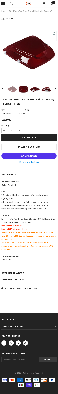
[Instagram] (11, 343)
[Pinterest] (18, 343)
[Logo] (28, 3)
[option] (29, 52)
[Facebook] (3, 343)
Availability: (6, 113)
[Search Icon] (11, 3)
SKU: (3, 110)
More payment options (29, 162)
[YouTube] (25, 343)
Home (3, 11)
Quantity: (5, 125)
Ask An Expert (30, 288)
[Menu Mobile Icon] (3, 3)
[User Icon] (44, 3)
